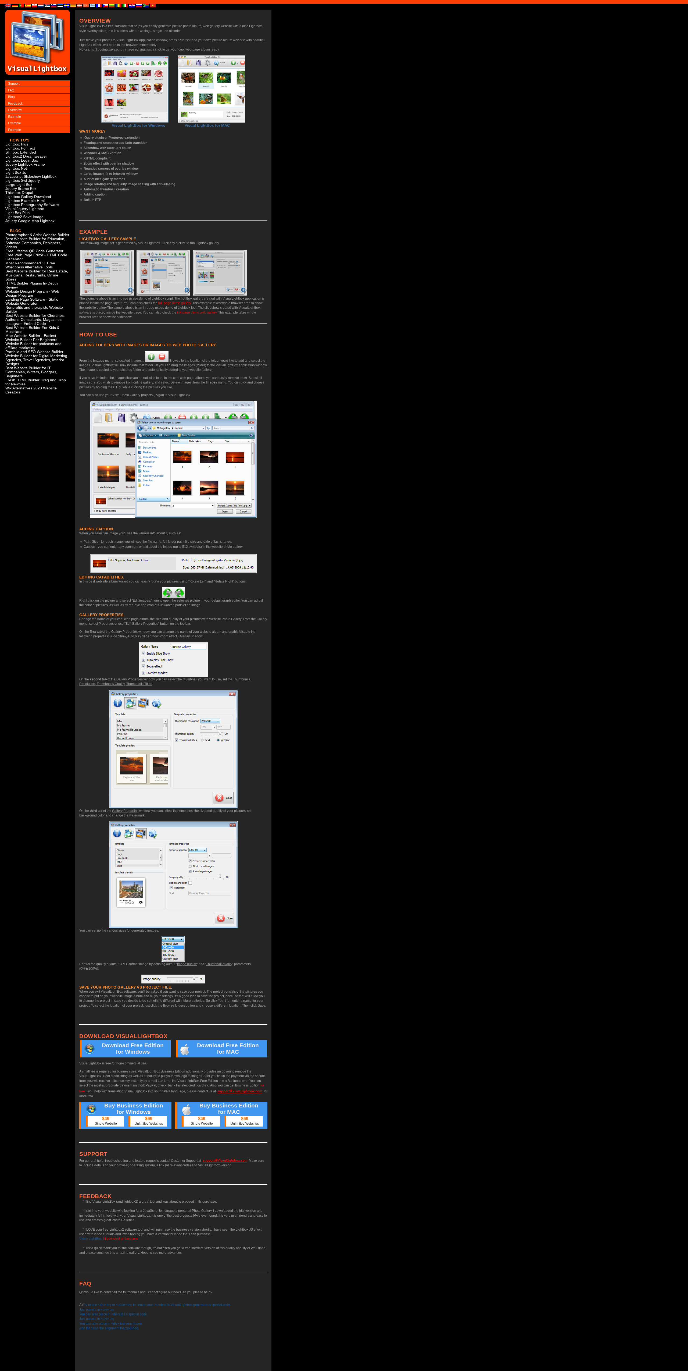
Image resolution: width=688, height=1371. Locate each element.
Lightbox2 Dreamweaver (26, 156)
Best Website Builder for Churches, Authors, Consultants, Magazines (35, 318)
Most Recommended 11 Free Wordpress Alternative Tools (30, 265)
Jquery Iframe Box (21, 189)
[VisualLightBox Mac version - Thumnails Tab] (220, 273)
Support (14, 84)
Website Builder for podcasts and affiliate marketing (33, 346)
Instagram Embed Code (25, 324)
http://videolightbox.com (120, 1239)
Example (14, 117)
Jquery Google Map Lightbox (30, 221)
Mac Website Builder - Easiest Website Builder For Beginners (31, 338)
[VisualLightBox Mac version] (211, 89)
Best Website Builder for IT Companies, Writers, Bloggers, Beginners (31, 372)
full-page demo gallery (174, 303)
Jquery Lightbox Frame (25, 164)
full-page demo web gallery (197, 312)
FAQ (11, 90)
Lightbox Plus (16, 144)
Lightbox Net (16, 168)
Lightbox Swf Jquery (22, 181)
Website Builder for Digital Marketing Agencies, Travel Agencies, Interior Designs (36, 360)
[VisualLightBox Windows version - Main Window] (135, 89)
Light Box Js (15, 173)
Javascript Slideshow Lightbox (30, 177)
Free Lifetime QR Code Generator (34, 251)
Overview (15, 110)
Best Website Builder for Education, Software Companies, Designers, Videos (35, 243)
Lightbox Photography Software (32, 205)
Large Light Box (18, 185)
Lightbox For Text (20, 148)
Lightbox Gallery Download (28, 197)
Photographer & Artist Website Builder (37, 235)
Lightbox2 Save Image (24, 217)
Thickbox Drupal (19, 193)
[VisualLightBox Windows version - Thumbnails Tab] (107, 273)
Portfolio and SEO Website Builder (34, 352)
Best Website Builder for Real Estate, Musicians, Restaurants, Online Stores (36, 275)
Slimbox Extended (20, 152)
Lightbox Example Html (25, 201)
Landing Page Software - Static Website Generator (31, 301)
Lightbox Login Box (21, 160)
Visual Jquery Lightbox (24, 209)
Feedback (15, 103)
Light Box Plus (17, 213)
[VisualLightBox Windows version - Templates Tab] (163, 273)
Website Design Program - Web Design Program (32, 293)
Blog (11, 97)
